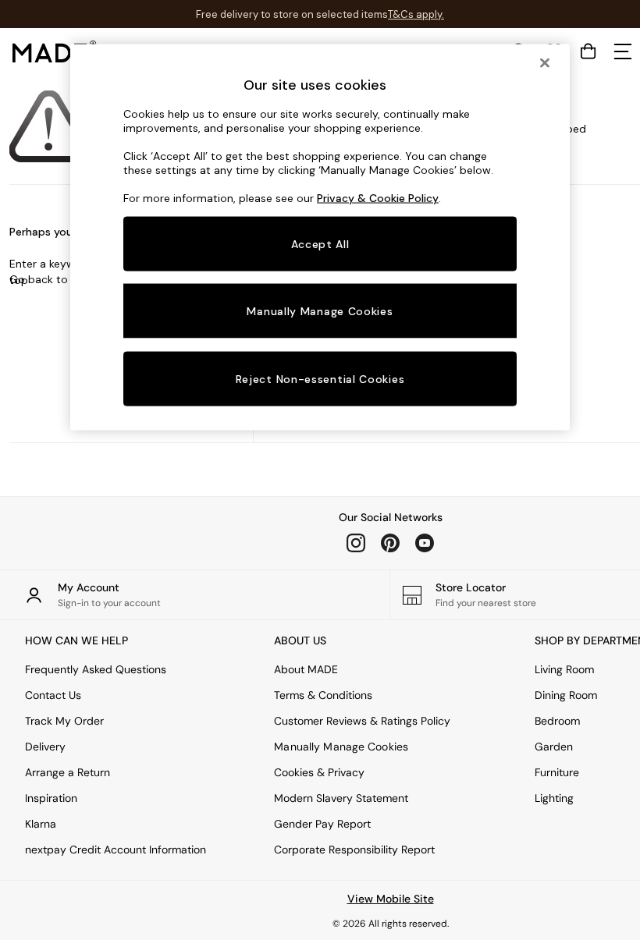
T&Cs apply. (416, 14)
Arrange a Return (67, 772)
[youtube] (424, 543)
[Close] (545, 62)
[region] (320, 237)
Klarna (40, 824)
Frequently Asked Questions (95, 669)
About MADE (306, 669)
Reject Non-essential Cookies (320, 379)
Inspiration (51, 798)
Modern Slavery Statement (341, 798)
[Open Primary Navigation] (622, 51)
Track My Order (64, 721)
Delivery (45, 747)
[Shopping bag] (588, 51)
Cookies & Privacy (319, 772)
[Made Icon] (54, 51)
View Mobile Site (390, 899)
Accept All (320, 243)
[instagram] (356, 543)
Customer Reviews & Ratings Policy (362, 721)
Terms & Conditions (323, 695)
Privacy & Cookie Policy (378, 197)
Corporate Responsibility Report (354, 849)
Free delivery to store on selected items (292, 14)
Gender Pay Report (322, 824)
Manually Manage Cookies (341, 747)
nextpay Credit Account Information (115, 849)
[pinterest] (390, 543)
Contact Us (53, 695)
